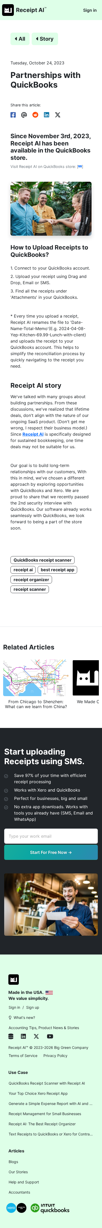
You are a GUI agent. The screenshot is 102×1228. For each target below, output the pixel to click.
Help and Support (24, 1182)
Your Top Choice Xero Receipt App (38, 1093)
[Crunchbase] (13, 1036)
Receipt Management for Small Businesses (45, 1113)
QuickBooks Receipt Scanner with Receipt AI (47, 1083)
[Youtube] (50, 1036)
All (22, 39)
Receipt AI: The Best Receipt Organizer (42, 1124)
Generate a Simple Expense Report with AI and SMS (52, 1103)
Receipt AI (32, 434)
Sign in (90, 10)
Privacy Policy (55, 1055)
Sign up (32, 1007)
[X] (40, 1036)
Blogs (13, 1161)
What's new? (24, 1017)
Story (47, 39)
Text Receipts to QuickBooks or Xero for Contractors (52, 1134)
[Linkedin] (27, 1036)
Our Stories (18, 1172)
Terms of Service (23, 1055)
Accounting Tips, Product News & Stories (44, 1027)
